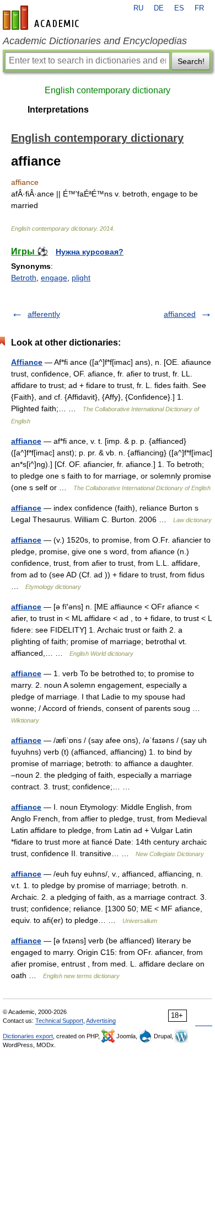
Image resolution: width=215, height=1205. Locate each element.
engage (54, 277)
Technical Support (59, 1020)
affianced (180, 314)
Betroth (23, 277)
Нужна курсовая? (89, 251)
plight (81, 277)
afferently (44, 314)
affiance (26, 441)
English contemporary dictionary (107, 90)
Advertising (101, 1020)
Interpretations (58, 109)
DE (159, 8)
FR (199, 8)
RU (138, 8)
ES (179, 8)
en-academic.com (42, 18)
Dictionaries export (28, 1036)
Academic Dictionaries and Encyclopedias (95, 40)
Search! (191, 61)
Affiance (26, 362)
